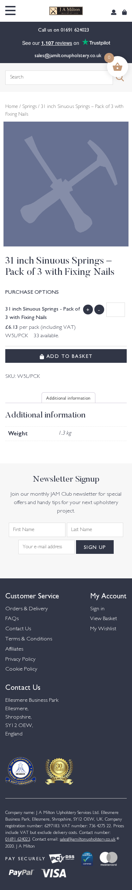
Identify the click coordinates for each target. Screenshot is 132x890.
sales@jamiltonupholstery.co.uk (67, 55)
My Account (108, 595)
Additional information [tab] (68, 397)
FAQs (12, 618)
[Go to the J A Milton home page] (66, 11)
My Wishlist (103, 629)
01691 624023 (75, 29)
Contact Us (18, 629)
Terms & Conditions (28, 639)
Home (11, 106)
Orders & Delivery (26, 609)
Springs (29, 106)
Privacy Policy (20, 659)
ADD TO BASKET (68, 355)
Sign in (97, 609)
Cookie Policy (21, 669)
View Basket (103, 618)
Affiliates (14, 649)
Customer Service (32, 595)
